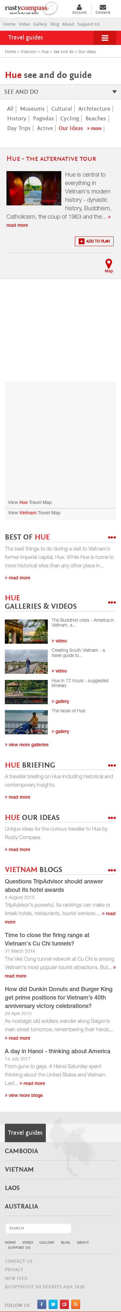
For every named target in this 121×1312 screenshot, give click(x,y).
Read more (18, 578)
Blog (54, 24)
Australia (21, 1206)
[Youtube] (64, 1307)
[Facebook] (41, 1307)
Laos (12, 1188)
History (16, 118)
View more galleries (27, 745)
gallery (61, 702)
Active (45, 128)
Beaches (96, 118)
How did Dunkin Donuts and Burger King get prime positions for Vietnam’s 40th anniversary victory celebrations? (59, 998)
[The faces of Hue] (26, 722)
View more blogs (25, 1096)
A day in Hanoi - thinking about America (57, 1052)
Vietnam (27, 513)
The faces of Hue (68, 711)
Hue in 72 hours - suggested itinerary (80, 683)
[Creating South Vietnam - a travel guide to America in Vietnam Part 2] (26, 662)
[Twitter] (53, 1307)
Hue (23, 503)
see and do (21, 91)
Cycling (69, 118)
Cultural (61, 108)
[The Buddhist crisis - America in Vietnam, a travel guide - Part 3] (26, 631)
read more (18, 1038)
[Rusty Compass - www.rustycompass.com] (35, 8)
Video (24, 24)
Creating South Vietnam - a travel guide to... (78, 653)
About (68, 24)
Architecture (94, 108)
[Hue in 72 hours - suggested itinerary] (26, 692)
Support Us (88, 24)
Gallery (40, 24)
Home (9, 24)
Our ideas (71, 128)
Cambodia (21, 1151)
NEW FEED (16, 1278)
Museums (32, 108)
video (60, 641)
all (10, 108)
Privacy (14, 1270)
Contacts (103, 12)
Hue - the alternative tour (51, 159)
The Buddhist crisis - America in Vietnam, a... (83, 623)
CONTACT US (18, 1261)
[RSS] (75, 1307)
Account (79, 12)
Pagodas (43, 118)
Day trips (19, 128)
